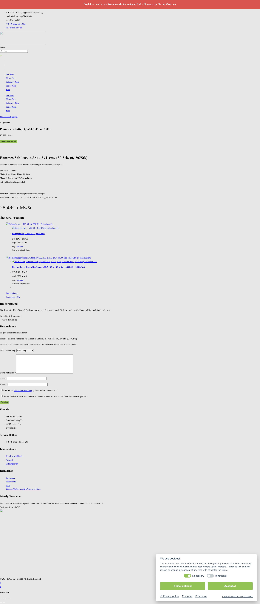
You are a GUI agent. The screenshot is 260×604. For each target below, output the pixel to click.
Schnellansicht (46, 224)
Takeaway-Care (12, 82)
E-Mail (4, 385)
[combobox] (14, 51)
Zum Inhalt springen (8, 116)
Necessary (198, 575)
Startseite (10, 74)
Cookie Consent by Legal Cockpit (237, 596)
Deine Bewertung (8, 350)
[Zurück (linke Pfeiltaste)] (1, 602)
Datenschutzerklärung (23, 390)
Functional (221, 575)
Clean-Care (10, 78)
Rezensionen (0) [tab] (13, 297)
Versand (20, 246)
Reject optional (183, 585)
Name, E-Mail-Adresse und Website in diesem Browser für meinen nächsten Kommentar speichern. (46, 396)
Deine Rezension (8, 373)
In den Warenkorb (8, 141)
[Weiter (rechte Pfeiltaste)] (4, 602)
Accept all (230, 585)
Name (3, 379)
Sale (8, 89)
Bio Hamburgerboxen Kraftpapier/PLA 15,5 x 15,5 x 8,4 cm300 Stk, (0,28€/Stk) (48, 267)
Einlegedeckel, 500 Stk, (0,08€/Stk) (28, 233)
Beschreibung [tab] (11, 293)
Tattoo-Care (11, 86)
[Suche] (1, 55)
